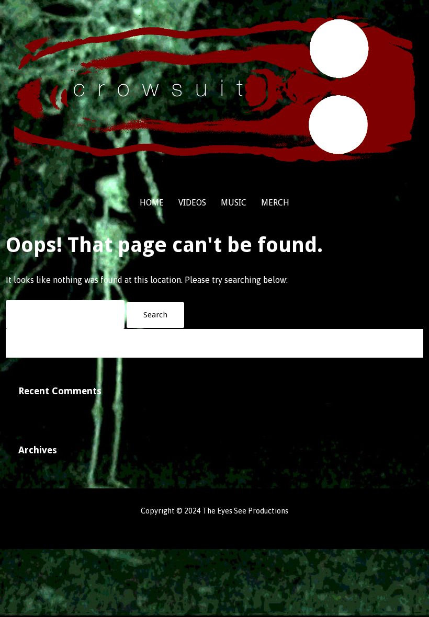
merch (275, 203)
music (233, 203)
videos (192, 203)
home (152, 203)
